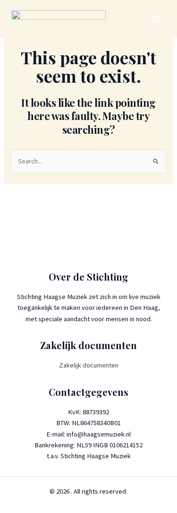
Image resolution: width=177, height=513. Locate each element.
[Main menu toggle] (156, 19)
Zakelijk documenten (88, 365)
